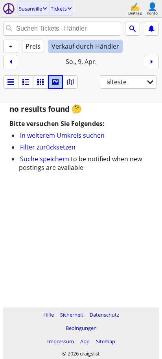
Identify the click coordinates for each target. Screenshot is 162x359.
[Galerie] (55, 82)
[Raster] (40, 82)
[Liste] (10, 82)
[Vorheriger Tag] (10, 61)
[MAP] (70, 82)
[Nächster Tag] (151, 61)
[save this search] (151, 29)
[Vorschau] (25, 82)
